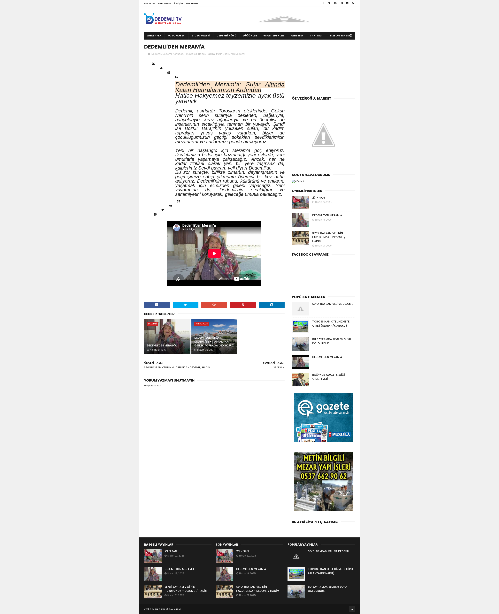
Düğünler (250, 35)
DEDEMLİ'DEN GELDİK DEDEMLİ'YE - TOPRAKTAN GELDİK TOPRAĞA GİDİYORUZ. (214, 341)
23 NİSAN (318, 198)
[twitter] (329, 3)
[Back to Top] (352, 609)
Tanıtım (316, 35)
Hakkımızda (164, 3)
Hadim (211, 54)
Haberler (296, 35)
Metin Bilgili (222, 54)
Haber (201, 54)
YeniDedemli (238, 54)
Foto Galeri (177, 35)
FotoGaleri (191, 54)
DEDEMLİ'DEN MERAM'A (162, 345)
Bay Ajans (175, 609)
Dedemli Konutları (173, 54)
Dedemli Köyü (226, 35)
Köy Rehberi (192, 3)
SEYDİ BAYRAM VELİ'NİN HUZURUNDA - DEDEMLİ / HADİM (328, 237)
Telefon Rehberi (339, 35)
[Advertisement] (323, 66)
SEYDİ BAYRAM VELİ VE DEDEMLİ (332, 304)
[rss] (353, 3)
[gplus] (335, 3)
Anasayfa (149, 3)
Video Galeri (201, 35)
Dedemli (156, 54)
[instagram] (347, 3)
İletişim (178, 3)
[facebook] (324, 3)
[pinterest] (341, 3)
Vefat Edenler (273, 35)
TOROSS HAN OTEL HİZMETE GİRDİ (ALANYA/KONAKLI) (330, 324)
